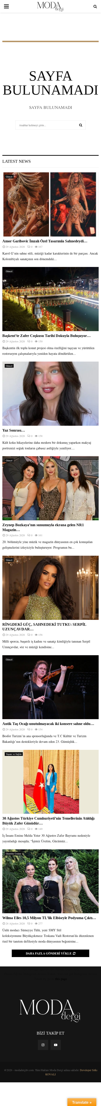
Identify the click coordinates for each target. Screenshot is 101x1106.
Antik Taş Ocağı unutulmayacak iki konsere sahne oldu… (48, 724)
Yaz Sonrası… (13, 430)
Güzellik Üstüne (13, 853)
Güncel (9, 176)
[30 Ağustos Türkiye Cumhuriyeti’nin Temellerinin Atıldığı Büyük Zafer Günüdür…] (50, 782)
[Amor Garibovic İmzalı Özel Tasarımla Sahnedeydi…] (50, 204)
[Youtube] (55, 1045)
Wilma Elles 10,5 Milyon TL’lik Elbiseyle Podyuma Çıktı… (49, 918)
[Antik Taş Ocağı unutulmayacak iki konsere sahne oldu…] (50, 687)
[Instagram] (43, 1045)
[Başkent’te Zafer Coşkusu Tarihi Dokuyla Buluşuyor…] (50, 299)
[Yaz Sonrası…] (50, 393)
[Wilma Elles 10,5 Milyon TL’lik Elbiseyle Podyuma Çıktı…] (50, 881)
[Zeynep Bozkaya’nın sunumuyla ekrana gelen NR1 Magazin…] (50, 488)
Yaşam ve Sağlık (14, 754)
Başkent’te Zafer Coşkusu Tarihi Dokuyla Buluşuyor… (46, 336)
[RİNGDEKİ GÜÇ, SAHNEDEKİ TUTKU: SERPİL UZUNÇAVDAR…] (50, 588)
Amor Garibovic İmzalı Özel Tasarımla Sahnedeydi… (44, 241)
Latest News (16, 161)
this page (61, 979)
